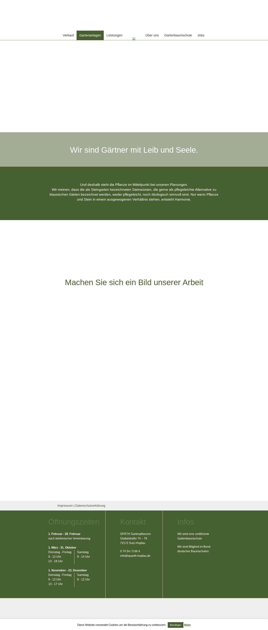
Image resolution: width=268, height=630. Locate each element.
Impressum (65, 505)
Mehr (187, 624)
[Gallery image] (75, 333)
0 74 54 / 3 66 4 (130, 551)
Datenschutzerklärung (90, 505)
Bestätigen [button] (175, 625)
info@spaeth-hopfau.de (135, 555)
